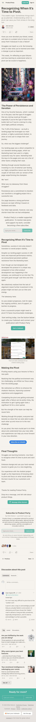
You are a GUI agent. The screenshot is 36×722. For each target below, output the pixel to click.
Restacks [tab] (13, 575)
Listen (32, 27)
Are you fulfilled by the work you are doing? (12, 637)
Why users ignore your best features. (12, 652)
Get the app (27, 713)
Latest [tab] (8, 630)
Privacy (13, 709)
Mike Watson (9, 26)
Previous (7, 559)
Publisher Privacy (21, 705)
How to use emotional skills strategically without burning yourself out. (13, 672)
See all (5, 683)
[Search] (33, 630)
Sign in (32, 2)
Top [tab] (4, 630)
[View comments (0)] (10, 647)
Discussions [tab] (15, 630)
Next (29, 559)
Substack (9, 718)
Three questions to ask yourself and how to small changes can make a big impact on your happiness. (13, 641)
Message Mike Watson (19, 502)
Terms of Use (26, 535)
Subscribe (25, 2)
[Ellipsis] (33, 592)
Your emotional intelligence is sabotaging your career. (12, 668)
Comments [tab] (6, 575)
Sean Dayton (10, 593)
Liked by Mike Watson (13, 595)
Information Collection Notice (19, 537)
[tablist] (9, 575)
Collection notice (26, 709)
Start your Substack (13, 713)
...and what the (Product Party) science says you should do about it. (12, 657)
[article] (18, 641)
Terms (18, 709)
